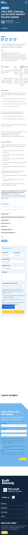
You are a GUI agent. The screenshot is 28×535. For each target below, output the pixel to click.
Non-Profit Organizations (7, 232)
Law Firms (4, 226)
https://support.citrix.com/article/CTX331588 (12, 209)
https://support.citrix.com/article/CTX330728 (13, 206)
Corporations (4, 220)
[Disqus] (14, 337)
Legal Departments (6, 229)
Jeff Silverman (10, 21)
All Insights (4, 28)
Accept (4, 532)
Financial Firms (5, 223)
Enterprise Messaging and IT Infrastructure (12, 217)
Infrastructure (4, 213)
